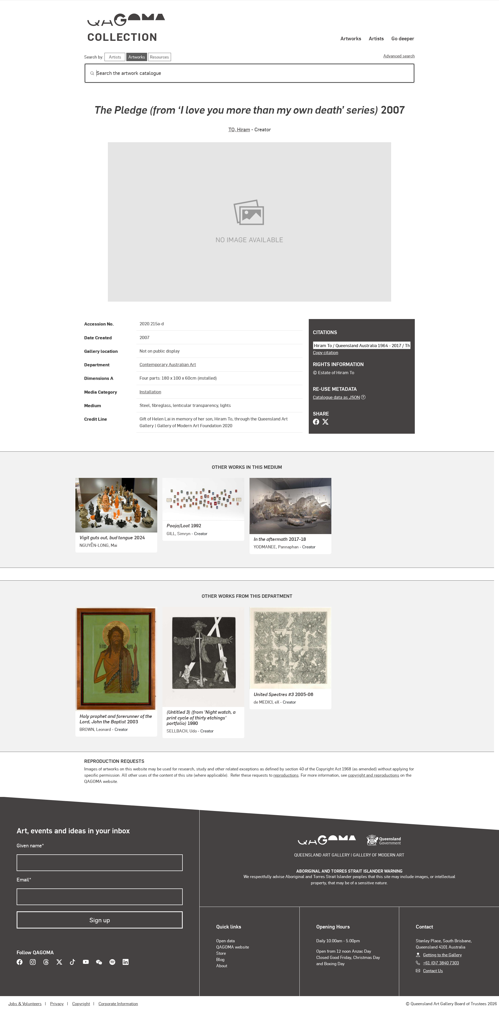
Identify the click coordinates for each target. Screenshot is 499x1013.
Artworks (350, 38)
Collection (122, 36)
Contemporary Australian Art (168, 364)
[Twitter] (325, 422)
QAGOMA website (232, 947)
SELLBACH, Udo (182, 730)
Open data (225, 940)
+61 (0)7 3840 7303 (441, 962)
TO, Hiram (239, 129)
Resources (159, 57)
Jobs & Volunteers (25, 1003)
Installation (150, 391)
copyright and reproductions (373, 775)
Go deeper (402, 38)
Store (221, 953)
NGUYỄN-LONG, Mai (98, 545)
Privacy (57, 1003)
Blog (220, 959)
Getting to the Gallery (442, 954)
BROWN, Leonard (95, 729)
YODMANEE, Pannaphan (276, 546)
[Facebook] (316, 422)
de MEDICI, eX (266, 702)
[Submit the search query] (88, 73)
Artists (376, 38)
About (221, 965)
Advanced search (399, 56)
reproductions (286, 775)
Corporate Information (118, 1003)
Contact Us (433, 970)
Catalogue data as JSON (336, 397)
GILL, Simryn (179, 533)
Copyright (81, 1003)
